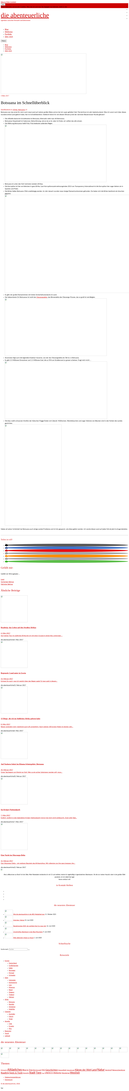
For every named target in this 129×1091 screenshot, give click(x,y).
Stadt (32, 1072)
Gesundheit (62, 1070)
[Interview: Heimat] (9, 920)
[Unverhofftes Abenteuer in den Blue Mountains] (9, 932)
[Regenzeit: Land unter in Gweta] (64, 655)
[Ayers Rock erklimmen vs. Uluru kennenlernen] (47, 1051)
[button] (6, 545)
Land (2, 579)
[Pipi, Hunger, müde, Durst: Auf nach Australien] (106, 1051)
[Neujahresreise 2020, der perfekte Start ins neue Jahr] (9, 926)
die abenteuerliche (25, 15)
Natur (101, 1069)
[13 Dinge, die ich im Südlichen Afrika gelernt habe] (64, 700)
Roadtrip (5, 1073)
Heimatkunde (70, 1070)
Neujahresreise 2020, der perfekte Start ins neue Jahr (29, 926)
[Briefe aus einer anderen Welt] (73, 1051)
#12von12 (4, 1070)
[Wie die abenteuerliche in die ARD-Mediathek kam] (9, 914)
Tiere (38, 1073)
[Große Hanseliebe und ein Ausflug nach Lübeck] (56, 1051)
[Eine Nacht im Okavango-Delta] (64, 837)
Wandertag (66, 1073)
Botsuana (21, 110)
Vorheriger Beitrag (7, 582)
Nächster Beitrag (7, 584)
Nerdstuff (108, 1070)
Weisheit (75, 1073)
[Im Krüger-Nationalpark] (64, 791)
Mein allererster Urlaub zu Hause (23, 938)
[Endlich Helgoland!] (123, 1051)
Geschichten (52, 1070)
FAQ (43, 1070)
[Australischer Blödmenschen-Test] (98, 1051)
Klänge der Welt (83, 1070)
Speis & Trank (16, 1073)
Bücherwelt (37, 1070)
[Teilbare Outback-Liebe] (81, 1051)
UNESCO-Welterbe (53, 1073)
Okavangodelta (41, 297)
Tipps (43, 1073)
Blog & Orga (27, 1070)
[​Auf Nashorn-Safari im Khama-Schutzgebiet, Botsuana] (64, 746)
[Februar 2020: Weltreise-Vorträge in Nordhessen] (64, 1051)
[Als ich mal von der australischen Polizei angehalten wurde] (115, 1051)
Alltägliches (14, 1069)
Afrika (15, 110)
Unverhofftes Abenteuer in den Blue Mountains (28, 932)
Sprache (26, 1073)
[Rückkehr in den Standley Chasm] (89, 1051)
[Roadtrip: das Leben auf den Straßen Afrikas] (64, 609)
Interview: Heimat (18, 920)
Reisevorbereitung (118, 1070)
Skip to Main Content (8, 2)
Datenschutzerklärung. (76, 7)
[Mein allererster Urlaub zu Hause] (9, 938)
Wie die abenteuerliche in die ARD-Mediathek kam (29, 914)
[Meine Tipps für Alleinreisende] (5, 1057)
